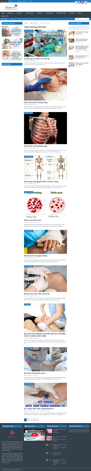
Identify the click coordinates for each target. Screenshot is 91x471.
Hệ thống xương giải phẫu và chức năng (41, 181)
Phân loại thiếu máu (32, 220)
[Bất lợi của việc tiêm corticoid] (45, 278)
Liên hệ (30, 1)
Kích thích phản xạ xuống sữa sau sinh (81, 32)
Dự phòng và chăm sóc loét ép (36, 58)
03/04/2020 (27, 410)
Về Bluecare (3, 1)
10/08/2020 (78, 42)
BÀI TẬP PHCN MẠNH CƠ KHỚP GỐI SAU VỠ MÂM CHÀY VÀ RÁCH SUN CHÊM (44, 335)
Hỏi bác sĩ (39, 13)
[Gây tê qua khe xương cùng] (45, 84)
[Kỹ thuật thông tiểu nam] (45, 359)
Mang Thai (10, 13)
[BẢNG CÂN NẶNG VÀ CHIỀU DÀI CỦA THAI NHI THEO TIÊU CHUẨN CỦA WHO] (71, 48)
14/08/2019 (56, 432)
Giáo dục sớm (29, 13)
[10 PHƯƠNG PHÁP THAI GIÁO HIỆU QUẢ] (49, 431)
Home (2, 13)
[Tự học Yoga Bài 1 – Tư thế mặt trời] (49, 438)
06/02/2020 (78, 50)
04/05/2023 (78, 34)
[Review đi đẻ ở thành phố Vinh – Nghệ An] (71, 64)
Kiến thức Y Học (61, 13)
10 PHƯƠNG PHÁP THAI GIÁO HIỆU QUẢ (59, 430)
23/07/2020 (27, 148)
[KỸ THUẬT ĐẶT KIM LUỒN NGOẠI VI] (45, 395)
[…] (45, 64)
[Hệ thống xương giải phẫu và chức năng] (45, 168)
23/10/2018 (56, 439)
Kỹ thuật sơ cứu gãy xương (35, 255)
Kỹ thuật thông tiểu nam (34, 373)
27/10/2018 (56, 447)
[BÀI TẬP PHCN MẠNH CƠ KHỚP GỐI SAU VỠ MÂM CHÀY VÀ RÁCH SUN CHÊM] (45, 317)
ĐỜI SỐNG (71, 13)
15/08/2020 (27, 60)
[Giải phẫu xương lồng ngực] (45, 128)
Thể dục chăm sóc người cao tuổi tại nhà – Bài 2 (60, 445)
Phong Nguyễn (35, 338)
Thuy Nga (34, 60)
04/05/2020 (27, 338)
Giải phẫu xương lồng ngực (35, 146)
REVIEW (79, 13)
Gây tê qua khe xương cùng (35, 102)
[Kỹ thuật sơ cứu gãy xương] (45, 242)
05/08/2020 (27, 104)
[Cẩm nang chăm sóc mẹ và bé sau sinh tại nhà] (71, 57)
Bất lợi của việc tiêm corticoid (36, 294)
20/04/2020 (27, 375)
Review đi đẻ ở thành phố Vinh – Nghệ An (81, 63)
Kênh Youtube (31, 426)
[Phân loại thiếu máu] (45, 204)
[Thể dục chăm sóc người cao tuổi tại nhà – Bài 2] (49, 446)
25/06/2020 (27, 257)
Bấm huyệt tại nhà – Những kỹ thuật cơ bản (59, 460)
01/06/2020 (27, 296)
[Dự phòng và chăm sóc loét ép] (45, 43)
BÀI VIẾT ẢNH (49, 13)
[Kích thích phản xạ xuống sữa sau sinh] (71, 33)
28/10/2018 (56, 454)
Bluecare (11, 469)
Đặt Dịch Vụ (11, 1)
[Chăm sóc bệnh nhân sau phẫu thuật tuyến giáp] (71, 41)
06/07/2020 (27, 222)
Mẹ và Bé (19, 13)
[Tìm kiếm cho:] (82, 18)
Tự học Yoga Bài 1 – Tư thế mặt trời (59, 437)
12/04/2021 (78, 58)
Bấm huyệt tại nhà (57, 453)
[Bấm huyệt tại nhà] (49, 454)
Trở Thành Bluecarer (21, 1)
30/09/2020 (78, 65)
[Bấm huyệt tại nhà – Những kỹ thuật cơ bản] (49, 462)
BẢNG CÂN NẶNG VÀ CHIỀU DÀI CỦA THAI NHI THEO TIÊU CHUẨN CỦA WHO (82, 47)
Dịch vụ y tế (4, 16)
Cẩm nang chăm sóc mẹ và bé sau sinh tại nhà (82, 56)
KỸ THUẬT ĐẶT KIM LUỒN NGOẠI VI (39, 408)
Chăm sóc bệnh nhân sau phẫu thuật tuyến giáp (81, 39)
